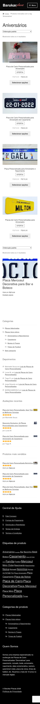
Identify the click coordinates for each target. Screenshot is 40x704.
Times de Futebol (14, 347)
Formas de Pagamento (14, 520)
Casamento (12, 339)
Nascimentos (29, 565)
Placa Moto (8, 591)
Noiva (6, 569)
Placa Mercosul (26, 586)
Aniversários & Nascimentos (18, 336)
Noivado (13, 569)
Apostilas (17, 552)
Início (7, 14)
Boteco (6, 556)
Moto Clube (8, 565)
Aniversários (9, 551)
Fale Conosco (10, 516)
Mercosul (27, 561)
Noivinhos (22, 569)
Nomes (30, 569)
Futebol (18, 561)
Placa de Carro (13, 581)
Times (25, 596)
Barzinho (28, 551)
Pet (12, 573)
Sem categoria (10, 350)
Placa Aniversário (20, 573)
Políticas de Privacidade (12, 691)
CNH (4, 562)
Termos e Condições (13, 533)
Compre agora (8, 295)
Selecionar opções (20, 82)
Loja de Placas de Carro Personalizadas (19, 367)
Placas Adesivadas (12, 328)
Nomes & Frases (14, 343)
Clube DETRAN (30, 557)
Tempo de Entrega (12, 529)
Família (10, 561)
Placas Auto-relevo (12, 332)
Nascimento (19, 565)
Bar (21, 551)
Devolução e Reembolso (15, 524)
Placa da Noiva (22, 576)
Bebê (34, 551)
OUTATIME (7, 573)
